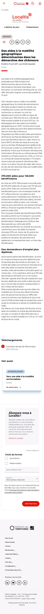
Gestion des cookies (28, 598)
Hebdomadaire (15, 463)
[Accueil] (21, 3)
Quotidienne (14, 458)
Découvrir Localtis (16, 438)
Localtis (5, 10)
